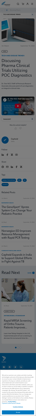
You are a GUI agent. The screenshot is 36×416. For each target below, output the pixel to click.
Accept (18, 412)
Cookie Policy (12, 401)
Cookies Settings (18, 407)
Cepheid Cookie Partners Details (11, 403)
